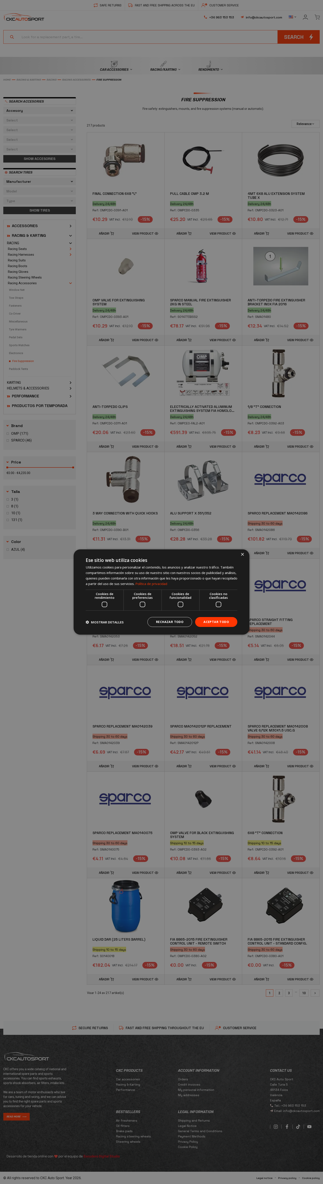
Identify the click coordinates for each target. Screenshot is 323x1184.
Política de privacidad (151, 583)
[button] (105, 622)
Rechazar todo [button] (169, 622)
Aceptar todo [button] (216, 622)
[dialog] (161, 592)
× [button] (242, 554)
